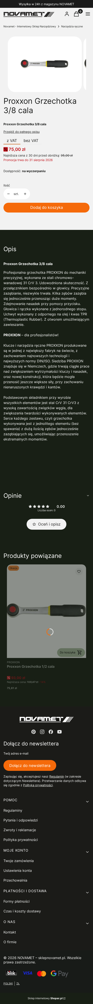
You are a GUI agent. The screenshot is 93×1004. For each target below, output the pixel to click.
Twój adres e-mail (15, 753)
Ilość (6, 185)
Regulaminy (12, 810)
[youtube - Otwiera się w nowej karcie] (59, 731)
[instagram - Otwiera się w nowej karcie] (42, 731)
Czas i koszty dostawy (22, 911)
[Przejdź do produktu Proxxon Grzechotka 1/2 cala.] (46, 611)
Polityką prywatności (38, 785)
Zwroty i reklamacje (19, 830)
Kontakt (9, 932)
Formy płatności (16, 901)
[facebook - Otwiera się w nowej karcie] (50, 731)
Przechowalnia (15, 880)
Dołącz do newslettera (29, 765)
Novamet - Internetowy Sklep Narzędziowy (29, 26)
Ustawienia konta (17, 870)
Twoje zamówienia (18, 861)
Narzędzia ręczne (72, 26)
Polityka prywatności (20, 839)
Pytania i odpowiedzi (20, 820)
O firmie (9, 942)
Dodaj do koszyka (46, 207)
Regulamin (56, 776)
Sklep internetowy (45, 998)
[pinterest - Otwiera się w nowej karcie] (33, 731)
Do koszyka (67, 652)
